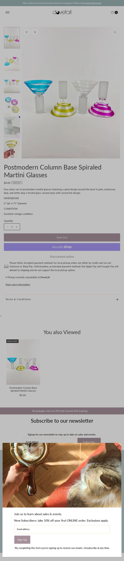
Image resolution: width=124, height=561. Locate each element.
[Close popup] (118, 446)
